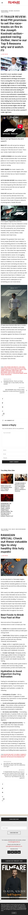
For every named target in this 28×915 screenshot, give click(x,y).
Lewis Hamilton (19, 372)
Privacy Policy (22, 908)
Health (13, 529)
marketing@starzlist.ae (14, 842)
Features (11, 10)
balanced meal (7, 754)
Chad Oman (21, 367)
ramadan (19, 757)
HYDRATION (23, 755)
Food (9, 529)
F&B (2, 529)
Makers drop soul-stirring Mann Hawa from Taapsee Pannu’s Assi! (6, 488)
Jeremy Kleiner (15, 370)
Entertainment (4, 10)
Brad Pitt (16, 367)
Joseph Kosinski (11, 372)
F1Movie (16, 369)
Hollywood (17, 10)
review (25, 373)
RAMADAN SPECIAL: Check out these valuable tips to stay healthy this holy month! (14, 543)
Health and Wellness (21, 529)
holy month (17, 755)
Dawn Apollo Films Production (15, 368)
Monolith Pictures (5, 373)
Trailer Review (8, 374)
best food (13, 754)
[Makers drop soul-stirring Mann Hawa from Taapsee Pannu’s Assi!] (7, 479)
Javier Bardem (8, 370)
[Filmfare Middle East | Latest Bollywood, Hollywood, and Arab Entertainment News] (14, 2)
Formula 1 (21, 369)
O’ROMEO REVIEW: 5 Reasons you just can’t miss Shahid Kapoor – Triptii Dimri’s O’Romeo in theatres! (20, 487)
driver (6, 369)
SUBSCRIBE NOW (14, 832)
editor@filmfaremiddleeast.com (14, 846)
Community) (23, 754)
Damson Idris (4, 368)
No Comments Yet (9, 420)
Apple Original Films (8, 367)
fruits (5, 755)
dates (2, 755)
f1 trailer (12, 369)
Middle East (3, 757)
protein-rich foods (12, 757)
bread (18, 754)
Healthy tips (10, 755)
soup (23, 757)
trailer (2, 374)
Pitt (11, 373)
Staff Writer (5, 54)
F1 (9, 369)
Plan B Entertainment (18, 373)
